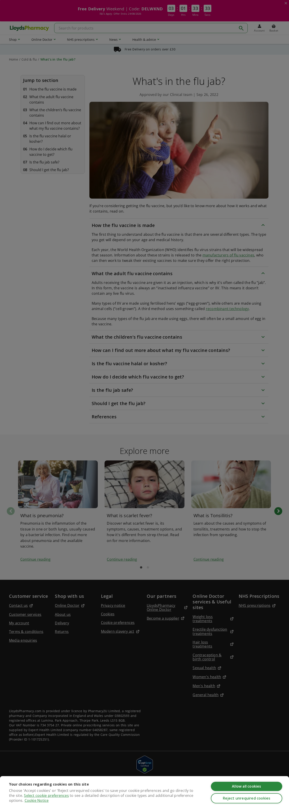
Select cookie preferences (46, 795)
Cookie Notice (37, 800)
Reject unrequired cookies (246, 798)
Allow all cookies (246, 786)
